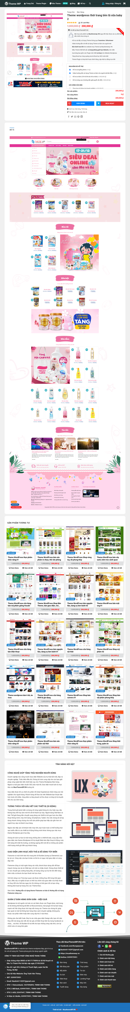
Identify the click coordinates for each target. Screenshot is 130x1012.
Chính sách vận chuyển (108, 973)
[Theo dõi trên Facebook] (99, 946)
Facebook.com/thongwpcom (71, 946)
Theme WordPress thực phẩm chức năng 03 (20, 742)
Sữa (84, 112)
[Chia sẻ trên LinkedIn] (82, 117)
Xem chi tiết (29, 568)
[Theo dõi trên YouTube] (110, 946)
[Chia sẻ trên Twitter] (72, 117)
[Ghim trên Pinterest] (78, 117)
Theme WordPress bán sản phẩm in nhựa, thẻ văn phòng (49, 558)
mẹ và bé (79, 112)
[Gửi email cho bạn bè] (75, 117)
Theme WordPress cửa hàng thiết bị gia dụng (49, 696)
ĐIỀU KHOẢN (76, 1005)
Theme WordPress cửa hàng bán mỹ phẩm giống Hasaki (19, 604)
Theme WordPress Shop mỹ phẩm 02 (108, 650)
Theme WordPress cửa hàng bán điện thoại (19, 650)
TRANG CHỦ (45, 1005)
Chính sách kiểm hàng (108, 969)
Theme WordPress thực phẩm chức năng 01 (20, 558)
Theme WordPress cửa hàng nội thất (78, 650)
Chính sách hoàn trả (107, 962)
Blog (73, 3)
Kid (75, 112)
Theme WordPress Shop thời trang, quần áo (108, 742)
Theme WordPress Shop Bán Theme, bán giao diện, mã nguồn (49, 604)
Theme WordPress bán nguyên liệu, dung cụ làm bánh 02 (79, 604)
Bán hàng (80, 12)
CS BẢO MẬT (67, 1005)
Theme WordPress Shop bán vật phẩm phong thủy (108, 696)
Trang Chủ (30, 3)
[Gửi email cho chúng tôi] (103, 946)
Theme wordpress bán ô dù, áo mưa (20, 696)
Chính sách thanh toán (108, 980)
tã (86, 112)
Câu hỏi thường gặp (107, 955)
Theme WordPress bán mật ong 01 (108, 604)
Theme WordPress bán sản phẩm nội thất (48, 742)
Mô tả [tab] (12, 130)
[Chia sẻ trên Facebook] (69, 117)
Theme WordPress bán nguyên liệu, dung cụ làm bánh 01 (50, 650)
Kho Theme (56, 3)
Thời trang (84, 109)
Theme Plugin (41, 3)
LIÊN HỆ (52, 1005)
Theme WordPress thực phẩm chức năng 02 (79, 742)
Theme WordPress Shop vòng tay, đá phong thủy (79, 558)
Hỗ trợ (83, 3)
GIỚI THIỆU (59, 1005)
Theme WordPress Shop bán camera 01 (79, 696)
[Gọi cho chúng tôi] (106, 946)
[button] (90, 3)
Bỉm (73, 112)
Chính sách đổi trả (106, 965)
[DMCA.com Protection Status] (104, 986)
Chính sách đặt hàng (107, 958)
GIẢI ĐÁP (84, 1005)
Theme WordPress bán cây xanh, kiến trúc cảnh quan (108, 558)
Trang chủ (71, 12)
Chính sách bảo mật (107, 976)
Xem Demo (15, 568)
